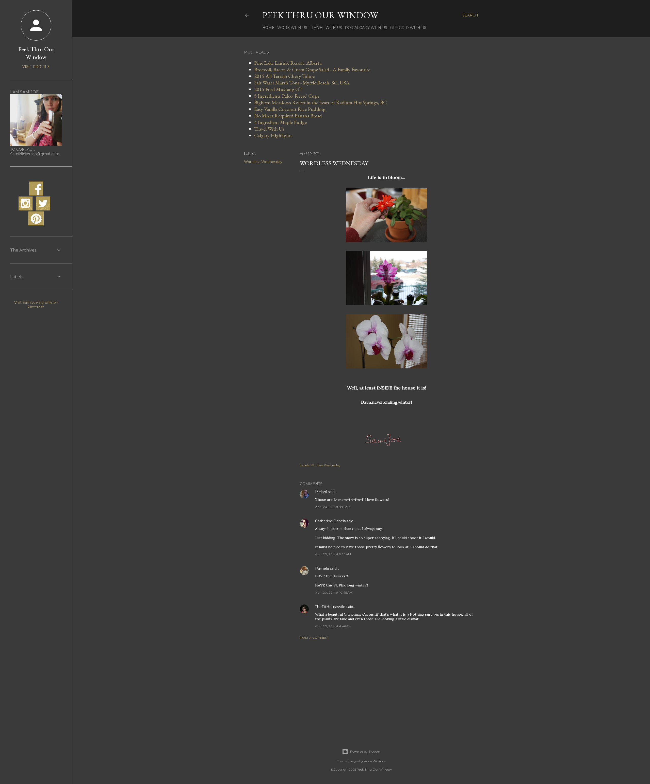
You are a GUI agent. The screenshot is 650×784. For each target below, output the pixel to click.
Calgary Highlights (273, 135)
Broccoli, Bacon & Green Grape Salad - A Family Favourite (312, 69)
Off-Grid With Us (408, 27)
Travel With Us (326, 27)
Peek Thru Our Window (320, 15)
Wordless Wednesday (263, 161)
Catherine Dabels (330, 521)
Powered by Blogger (365, 751)
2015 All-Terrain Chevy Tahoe (284, 76)
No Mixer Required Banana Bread (288, 115)
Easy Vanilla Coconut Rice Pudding (290, 109)
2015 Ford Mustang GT (278, 89)
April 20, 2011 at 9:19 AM (332, 507)
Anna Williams (374, 761)
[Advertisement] (386, 687)
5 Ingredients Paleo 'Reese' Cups (286, 96)
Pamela (322, 568)
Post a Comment (314, 637)
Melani (321, 492)
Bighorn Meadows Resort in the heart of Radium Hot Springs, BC (320, 102)
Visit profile (36, 66)
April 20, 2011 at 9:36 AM (333, 554)
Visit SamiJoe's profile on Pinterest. (36, 304)
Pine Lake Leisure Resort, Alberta (287, 63)
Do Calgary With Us (366, 27)
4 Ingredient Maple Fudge (280, 122)
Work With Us (292, 27)
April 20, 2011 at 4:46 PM (333, 626)
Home (268, 27)
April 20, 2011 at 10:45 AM (333, 592)
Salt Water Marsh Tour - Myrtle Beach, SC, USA (302, 82)
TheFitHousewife (330, 606)
